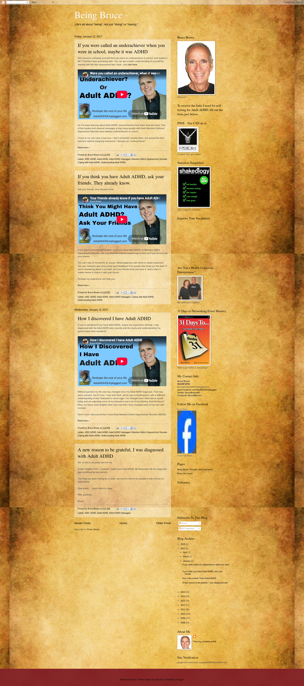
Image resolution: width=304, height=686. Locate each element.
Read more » (83, 147)
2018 (183, 544)
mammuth (159, 679)
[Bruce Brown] (186, 453)
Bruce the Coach (185, 473)
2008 (183, 622)
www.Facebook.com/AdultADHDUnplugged (196, 390)
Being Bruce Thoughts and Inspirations (195, 469)
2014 (183, 596)
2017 (183, 548)
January (187, 561)
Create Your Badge (184, 456)
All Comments (187, 528)
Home (123, 523)
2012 (183, 605)
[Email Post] (117, 155)
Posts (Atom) (93, 529)
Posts (184, 523)
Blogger (180, 679)
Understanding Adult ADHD (113, 162)
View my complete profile (204, 641)
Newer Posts (82, 523)
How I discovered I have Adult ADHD (114, 318)
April (185, 552)
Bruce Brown (182, 409)
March (186, 556)
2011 (183, 609)
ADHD (93, 159)
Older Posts (163, 523)
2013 (183, 601)
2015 (183, 592)
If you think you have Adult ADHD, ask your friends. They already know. (121, 179)
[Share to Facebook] (131, 154)
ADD (87, 159)
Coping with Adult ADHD (89, 162)
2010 (183, 614)
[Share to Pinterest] (134, 154)
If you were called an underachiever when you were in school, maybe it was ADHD (121, 48)
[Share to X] (128, 154)
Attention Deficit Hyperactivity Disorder (149, 159)
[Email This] (122, 154)
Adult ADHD (102, 159)
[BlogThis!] (125, 154)
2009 (183, 618)
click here (132, 64)
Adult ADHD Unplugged (119, 159)
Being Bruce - (101, 14)
